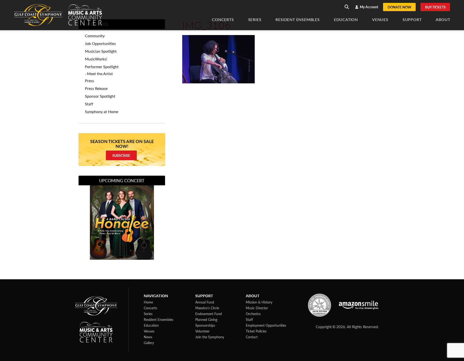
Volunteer (202, 331)
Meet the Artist (100, 73)
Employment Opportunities (266, 325)
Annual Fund (204, 302)
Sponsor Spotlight (100, 96)
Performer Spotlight (102, 67)
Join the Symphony (209, 337)
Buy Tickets (435, 7)
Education (346, 20)
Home (148, 302)
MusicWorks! (96, 59)
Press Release (96, 88)
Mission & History (259, 302)
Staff (89, 104)
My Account (368, 6)
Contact (252, 337)
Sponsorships (205, 325)
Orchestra (253, 313)
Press (89, 81)
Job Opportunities (100, 43)
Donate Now (399, 7)
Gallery (149, 342)
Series (254, 20)
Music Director (257, 308)
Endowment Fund (208, 313)
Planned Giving (206, 319)
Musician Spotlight (101, 51)
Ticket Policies (256, 331)
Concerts (223, 20)
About (443, 20)
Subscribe (121, 155)
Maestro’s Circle (207, 308)
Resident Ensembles (297, 20)
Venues (380, 20)
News (148, 337)
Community (95, 36)
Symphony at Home (101, 112)
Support (412, 20)
